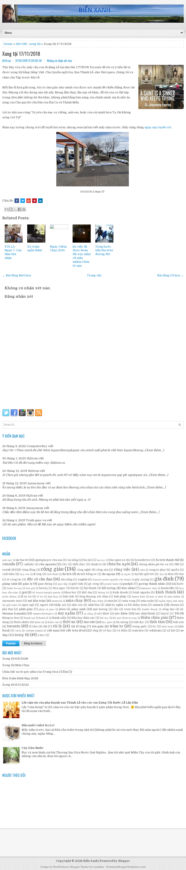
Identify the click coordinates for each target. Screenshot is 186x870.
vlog (95, 630)
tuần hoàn (168, 626)
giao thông (45, 583)
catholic (29, 564)
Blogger (124, 861)
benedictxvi (143, 560)
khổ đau (87, 592)
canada (8, 564)
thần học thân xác (83, 617)
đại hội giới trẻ (144, 574)
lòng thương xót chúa (94, 596)
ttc (154, 626)
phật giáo (26, 609)
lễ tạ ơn (26, 596)
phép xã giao (46, 609)
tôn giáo (98, 626)
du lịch (66, 574)
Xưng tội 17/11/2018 (21, 53)
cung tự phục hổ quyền (164, 569)
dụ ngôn (125, 574)
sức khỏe (121, 613)
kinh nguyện (141, 592)
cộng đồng (28, 569)
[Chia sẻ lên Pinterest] (24, 209)
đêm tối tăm (176, 574)
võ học (107, 630)
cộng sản (102, 569)
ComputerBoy (37, 446)
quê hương (100, 609)
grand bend (111, 584)
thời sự (69, 622)
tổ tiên (33, 626)
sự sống (88, 613)
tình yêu (178, 622)
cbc (64, 564)
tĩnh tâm (157, 622)
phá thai (7, 609)
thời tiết (89, 622)
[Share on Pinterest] (34, 200)
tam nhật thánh (145, 613)
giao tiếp (63, 584)
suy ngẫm (66, 613)
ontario (158, 605)
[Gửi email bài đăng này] (6, 209)
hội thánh (90, 588)
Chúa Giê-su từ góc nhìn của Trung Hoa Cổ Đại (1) (37, 671)
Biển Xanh (90, 861)
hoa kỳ (43, 588)
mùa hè (112, 600)
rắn (115, 609)
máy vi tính (156, 596)
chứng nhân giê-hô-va (153, 564)
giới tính (77, 583)
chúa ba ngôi (118, 564)
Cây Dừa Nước (33, 748)
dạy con (24, 574)
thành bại (29, 618)
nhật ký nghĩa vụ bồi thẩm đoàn (126, 605)
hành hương (14, 588)
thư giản (107, 622)
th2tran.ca (57, 462)
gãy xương (142, 579)
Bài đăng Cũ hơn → (170, 275)
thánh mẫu (59, 617)
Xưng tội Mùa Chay (15, 665)
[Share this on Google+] (28, 200)
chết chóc (78, 564)
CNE (176, 564)
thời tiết (21, 44)
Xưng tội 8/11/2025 (15, 684)
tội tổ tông (78, 626)
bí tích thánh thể (167, 560)
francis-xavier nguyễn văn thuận (112, 579)
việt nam (53, 630)
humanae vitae (148, 588)
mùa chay (74, 601)
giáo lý (28, 583)
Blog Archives (33, 643)
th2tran (32, 458)
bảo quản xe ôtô (119, 560)
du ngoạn (108, 574)
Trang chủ (94, 275)
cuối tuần (8, 574)
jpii (24, 592)
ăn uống (73, 560)
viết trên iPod (76, 630)
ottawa (174, 605)
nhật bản (94, 605)
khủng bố (103, 592)
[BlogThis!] (11, 209)
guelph (127, 583)
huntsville (167, 588)
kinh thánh (166, 592)
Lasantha (98, 866)
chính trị (96, 564)
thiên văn (53, 622)
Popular (11, 643)
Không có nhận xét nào (59, 60)
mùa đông (97, 601)
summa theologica (43, 613)
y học (41, 635)
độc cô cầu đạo (39, 579)
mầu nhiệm (173, 596)
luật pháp (120, 596)
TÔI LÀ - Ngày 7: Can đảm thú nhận (13, 252)
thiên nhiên (21, 622)
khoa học (70, 592)
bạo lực (101, 560)
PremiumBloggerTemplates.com (126, 866)
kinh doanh (120, 592)
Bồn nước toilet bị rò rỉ (38, 725)
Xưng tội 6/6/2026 (15, 658)
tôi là (57, 626)
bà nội (87, 560)
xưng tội (35, 44)
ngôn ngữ (28, 605)
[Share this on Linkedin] (40, 200)
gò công (93, 583)
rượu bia (130, 609)
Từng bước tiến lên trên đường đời (104, 250)
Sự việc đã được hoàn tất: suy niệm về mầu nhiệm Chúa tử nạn (82, 256)
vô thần (122, 630)
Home (8, 44)
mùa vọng (128, 600)
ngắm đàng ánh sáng (171, 601)
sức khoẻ (103, 613)
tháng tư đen (10, 617)
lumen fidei (138, 596)
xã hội (171, 630)
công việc (122, 570)
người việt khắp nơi (53, 605)
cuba (142, 570)
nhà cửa (77, 605)
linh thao (53, 596)
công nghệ (84, 569)
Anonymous (35, 483)
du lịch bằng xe (87, 574)
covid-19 (8, 569)
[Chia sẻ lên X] (15, 209)
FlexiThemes (60, 866)
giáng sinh (9, 583)
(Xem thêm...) (154, 450)
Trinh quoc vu (36, 520)
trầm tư (116, 626)
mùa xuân (147, 600)
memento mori (12, 600)
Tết (176, 613)
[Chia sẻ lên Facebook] (19, 209)
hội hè (75, 588)
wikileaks (155, 630)
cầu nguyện (47, 564)
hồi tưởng (109, 588)
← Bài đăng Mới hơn (16, 275)
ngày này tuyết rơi (157, 127)
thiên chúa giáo (154, 618)
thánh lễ (43, 618)
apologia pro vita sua (48, 560)
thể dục (104, 618)
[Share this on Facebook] (17, 200)
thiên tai (39, 622)
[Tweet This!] (22, 200)
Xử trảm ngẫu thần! (34, 248)
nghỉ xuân (11, 605)
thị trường (131, 618)
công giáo (52, 569)
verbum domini (34, 630)
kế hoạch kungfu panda (46, 592)
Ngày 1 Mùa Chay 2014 (58, 248)
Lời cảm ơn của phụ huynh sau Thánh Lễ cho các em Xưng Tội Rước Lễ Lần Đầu (80, 702)
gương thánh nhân (152, 583)
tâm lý (165, 613)
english (82, 579)
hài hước (178, 583)
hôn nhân (128, 588)
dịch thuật (52, 574)
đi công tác (14, 579)
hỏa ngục (59, 588)
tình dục (138, 622)
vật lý (18, 630)
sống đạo (168, 609)
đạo (161, 574)
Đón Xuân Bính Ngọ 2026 (20, 678)
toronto (13, 626)
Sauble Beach (150, 609)
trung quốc (139, 626)
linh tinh (68, 596)
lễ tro (40, 596)
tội (45, 626)
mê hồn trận (36, 600)
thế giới (117, 618)
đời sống (66, 579)
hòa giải (30, 588)
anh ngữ (7, 560)
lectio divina (9, 596)
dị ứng (37, 574)
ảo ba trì (22, 560)
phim (62, 609)
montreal (57, 601)
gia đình (164, 579)
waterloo (138, 630)
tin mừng (122, 622)
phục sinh (78, 609)
